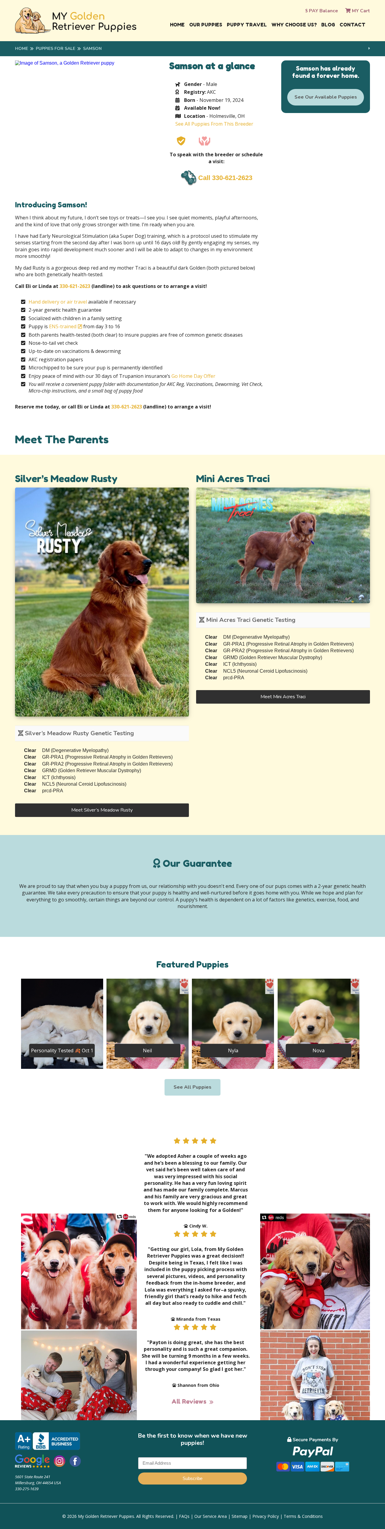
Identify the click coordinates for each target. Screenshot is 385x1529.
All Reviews (188, 1401)
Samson (92, 48)
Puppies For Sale (55, 48)
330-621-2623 (75, 286)
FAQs (184, 1516)
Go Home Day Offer (193, 376)
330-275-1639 (26, 1488)
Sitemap (240, 1516)
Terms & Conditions (303, 1516)
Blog (328, 25)
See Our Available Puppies (325, 97)
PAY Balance (323, 11)
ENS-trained (62, 326)
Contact (352, 25)
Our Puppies (205, 25)
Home (177, 25)
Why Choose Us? (294, 25)
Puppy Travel (247, 25)
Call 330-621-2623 (225, 178)
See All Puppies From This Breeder (214, 124)
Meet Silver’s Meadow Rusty (102, 810)
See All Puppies (192, 1087)
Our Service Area (210, 1516)
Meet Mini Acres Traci (283, 696)
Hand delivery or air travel (58, 301)
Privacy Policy (265, 1516)
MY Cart (360, 11)
